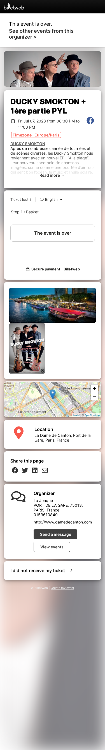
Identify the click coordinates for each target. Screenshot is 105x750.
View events (52, 546)
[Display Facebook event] (90, 124)
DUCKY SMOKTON (27, 143)
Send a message (55, 534)
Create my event (62, 588)
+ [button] (94, 388)
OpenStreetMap (92, 415)
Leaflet (76, 415)
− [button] (94, 396)
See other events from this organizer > (41, 34)
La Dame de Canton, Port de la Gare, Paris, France (62, 437)
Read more (50, 175)
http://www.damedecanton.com (63, 522)
